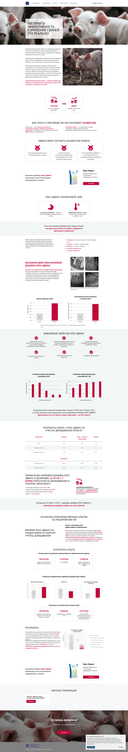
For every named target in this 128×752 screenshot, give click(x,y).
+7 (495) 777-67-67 (97, 3)
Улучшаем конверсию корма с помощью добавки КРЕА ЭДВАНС (36, 697)
